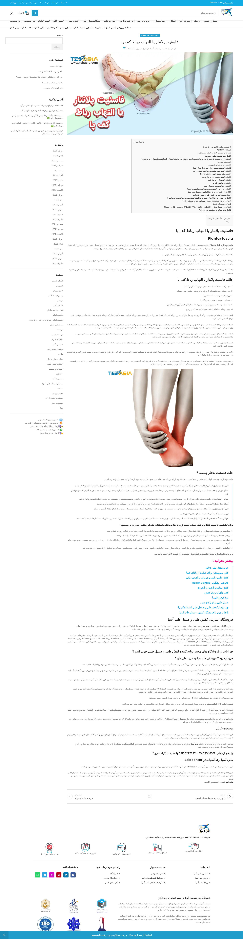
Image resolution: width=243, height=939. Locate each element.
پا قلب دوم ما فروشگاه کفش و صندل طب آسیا (209, 192)
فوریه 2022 (58, 214)
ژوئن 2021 (58, 244)
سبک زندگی (58, 344)
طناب (60, 354)
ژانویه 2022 (58, 219)
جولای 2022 (58, 195)
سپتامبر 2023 (57, 165)
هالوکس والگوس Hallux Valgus (215, 174)
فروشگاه (114, 873)
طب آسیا (229, 719)
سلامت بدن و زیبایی (55, 349)
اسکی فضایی (57, 280)
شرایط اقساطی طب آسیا (152, 878)
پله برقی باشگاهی (55, 295)
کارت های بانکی (111, 882)
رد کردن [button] (4, 935)
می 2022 (59, 199)
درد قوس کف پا (222, 183)
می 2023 (59, 170)
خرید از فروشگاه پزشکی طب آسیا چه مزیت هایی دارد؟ (206, 201)
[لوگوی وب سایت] (227, 13)
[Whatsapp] (37, 874)
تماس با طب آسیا (201, 873)
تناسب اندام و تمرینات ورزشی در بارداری (46, 320)
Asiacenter (156, 744)
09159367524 (216, 3)
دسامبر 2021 (57, 224)
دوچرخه (59, 329)
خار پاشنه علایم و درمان (53, 88)
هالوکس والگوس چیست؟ (52, 82)
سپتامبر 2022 (57, 185)
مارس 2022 (58, 209)
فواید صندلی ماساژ (55, 359)
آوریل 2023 (58, 175)
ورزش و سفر (57, 403)
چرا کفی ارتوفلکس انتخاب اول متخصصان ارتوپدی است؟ (39, 77)
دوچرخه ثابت (57, 334)
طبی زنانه (100, 734)
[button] (134, 142)
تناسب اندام (58, 315)
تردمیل (60, 300)
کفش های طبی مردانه (85, 734)
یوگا (61, 408)
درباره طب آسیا (201, 878)
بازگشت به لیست (150, 796)
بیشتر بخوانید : (224, 162)
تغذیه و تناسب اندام (55, 310)
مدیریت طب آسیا (157, 48)
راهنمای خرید (57, 339)
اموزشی (59, 285)
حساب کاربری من (110, 878)
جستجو (60, 35)
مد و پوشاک (58, 378)
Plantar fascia (224, 150)
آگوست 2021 (57, 234)
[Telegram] (44, 874)
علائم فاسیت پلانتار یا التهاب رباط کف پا (214, 153)
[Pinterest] (58, 874)
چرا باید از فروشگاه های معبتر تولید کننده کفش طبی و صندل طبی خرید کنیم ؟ (199, 198)
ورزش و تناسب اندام (54, 398)
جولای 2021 (58, 239)
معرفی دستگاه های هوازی (52, 383)
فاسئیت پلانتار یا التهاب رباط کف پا (217, 147)
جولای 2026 (58, 150)
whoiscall (59, 105)
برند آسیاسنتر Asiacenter (202, 760)
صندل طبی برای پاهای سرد (217, 186)
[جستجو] (35, 13)
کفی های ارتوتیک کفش (219, 180)
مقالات (143, 35)
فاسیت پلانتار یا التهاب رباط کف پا (219, 245)
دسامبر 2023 (57, 160)
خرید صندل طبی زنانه (219, 165)
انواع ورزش (58, 290)
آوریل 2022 (58, 204)
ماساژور (59, 373)
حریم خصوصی (157, 873)
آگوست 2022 (57, 190)
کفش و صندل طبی (152, 35)
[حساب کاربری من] (11, 13)
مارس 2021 (58, 258)
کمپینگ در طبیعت (56, 369)
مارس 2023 (58, 180)
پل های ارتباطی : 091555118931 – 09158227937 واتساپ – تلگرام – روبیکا (197, 207)
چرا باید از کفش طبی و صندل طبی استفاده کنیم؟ (209, 189)
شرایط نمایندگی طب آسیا (152, 882)
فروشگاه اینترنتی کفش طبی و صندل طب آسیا (211, 195)
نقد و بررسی (57, 393)
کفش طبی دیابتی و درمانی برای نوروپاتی (212, 171)
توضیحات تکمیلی (221, 204)
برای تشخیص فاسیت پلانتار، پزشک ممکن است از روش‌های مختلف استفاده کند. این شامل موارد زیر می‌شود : (186, 159)
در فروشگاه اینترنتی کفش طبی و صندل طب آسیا (213, 626)
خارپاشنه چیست (56, 65)
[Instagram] (51, 874)
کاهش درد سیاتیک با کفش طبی (50, 71)
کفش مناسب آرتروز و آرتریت (216, 177)
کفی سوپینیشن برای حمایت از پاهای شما (212, 168)
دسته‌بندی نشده (56, 324)
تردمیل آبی (58, 305)
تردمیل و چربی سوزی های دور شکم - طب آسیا (43, 130)
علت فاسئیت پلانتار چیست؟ (218, 156)
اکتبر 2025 (58, 155)
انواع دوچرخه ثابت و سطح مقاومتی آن (36, 105)
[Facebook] (73, 874)
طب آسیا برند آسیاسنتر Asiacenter (215, 210)
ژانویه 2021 (58, 263)
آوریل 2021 (58, 253)
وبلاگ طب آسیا (201, 882)
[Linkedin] (66, 874)
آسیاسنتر (195, 670)
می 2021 (59, 248)
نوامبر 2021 (58, 229)
